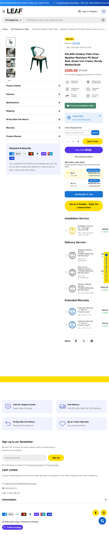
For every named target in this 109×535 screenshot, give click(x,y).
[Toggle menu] (3, 11)
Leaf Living (14, 521)
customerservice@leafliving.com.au (20, 483)
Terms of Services (36, 465)
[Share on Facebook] (76, 341)
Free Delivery (73, 404)
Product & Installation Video (82, 105)
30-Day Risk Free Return (24, 421)
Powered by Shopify (29, 521)
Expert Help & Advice (22, 408)
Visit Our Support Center (24, 404)
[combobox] (54, 20)
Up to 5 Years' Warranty (78, 421)
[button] (106, 267)
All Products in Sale (20, 29)
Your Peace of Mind (76, 425)
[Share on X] (84, 341)
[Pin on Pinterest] (92, 341)
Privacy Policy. (53, 465)
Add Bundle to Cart (84, 194)
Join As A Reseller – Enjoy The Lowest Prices (83, 206)
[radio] (84, 174)
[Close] (99, 115)
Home (5, 29)
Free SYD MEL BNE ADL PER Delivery (84, 408)
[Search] (103, 20)
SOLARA (76, 43)
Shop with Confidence (23, 425)
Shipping (79, 74)
